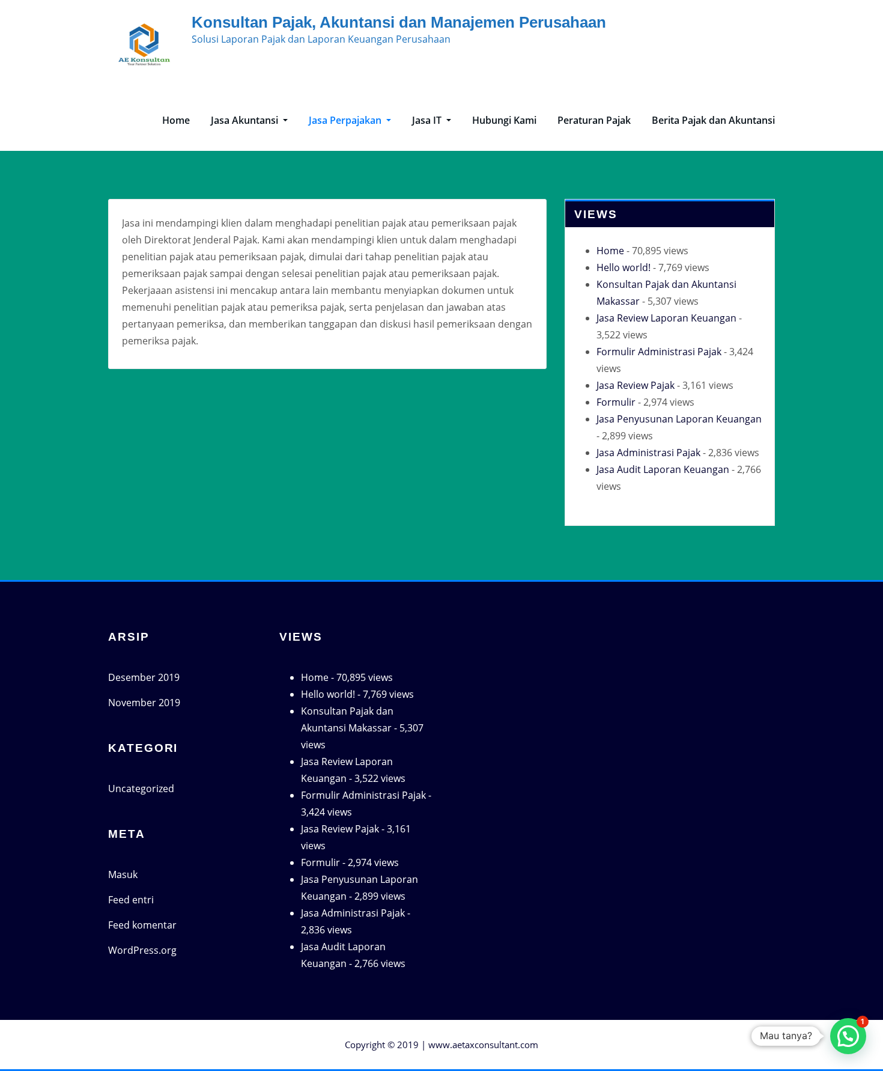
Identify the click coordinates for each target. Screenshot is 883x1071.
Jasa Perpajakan (346, 120)
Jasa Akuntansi (246, 120)
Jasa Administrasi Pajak (648, 452)
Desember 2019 (144, 677)
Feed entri (131, 899)
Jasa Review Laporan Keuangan (666, 318)
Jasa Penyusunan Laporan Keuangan (679, 419)
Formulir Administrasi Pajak (658, 351)
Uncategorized (141, 788)
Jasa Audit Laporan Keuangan (662, 469)
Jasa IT (428, 120)
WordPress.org (142, 950)
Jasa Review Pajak (635, 385)
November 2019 (144, 702)
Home (176, 120)
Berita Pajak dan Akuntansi (713, 120)
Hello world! (623, 267)
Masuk (123, 874)
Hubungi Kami (504, 120)
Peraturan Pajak (594, 120)
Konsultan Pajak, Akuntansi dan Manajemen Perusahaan (399, 22)
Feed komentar (142, 925)
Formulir (616, 402)
